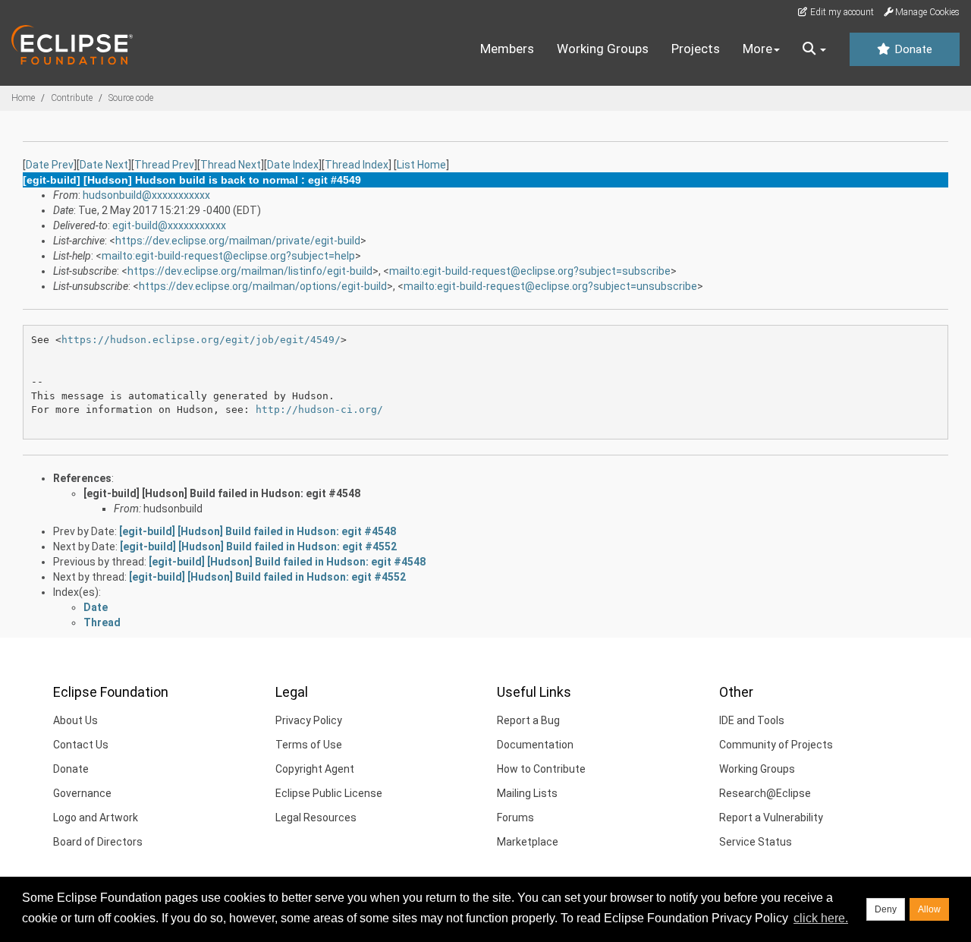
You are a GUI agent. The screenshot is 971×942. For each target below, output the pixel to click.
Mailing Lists (527, 793)
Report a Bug (528, 720)
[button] (814, 49)
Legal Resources (316, 817)
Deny (886, 909)
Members (507, 48)
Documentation (535, 745)
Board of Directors (98, 842)
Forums (515, 817)
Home (23, 98)
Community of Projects (776, 745)
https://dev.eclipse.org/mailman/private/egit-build (237, 241)
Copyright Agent (314, 769)
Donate (911, 49)
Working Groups (603, 48)
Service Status (755, 842)
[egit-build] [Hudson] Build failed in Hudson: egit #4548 (221, 493)
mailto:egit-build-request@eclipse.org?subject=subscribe (530, 271)
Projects (695, 48)
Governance (82, 793)
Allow (929, 909)
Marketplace (527, 842)
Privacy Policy (308, 720)
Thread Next (230, 165)
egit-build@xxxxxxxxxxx (169, 225)
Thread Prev (164, 165)
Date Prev (50, 165)
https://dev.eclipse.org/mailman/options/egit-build (263, 286)
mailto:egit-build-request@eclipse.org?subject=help (228, 256)
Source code (130, 98)
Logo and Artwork (95, 817)
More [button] (757, 48)
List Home (421, 165)
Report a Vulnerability (771, 817)
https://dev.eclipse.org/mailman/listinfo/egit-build (249, 271)
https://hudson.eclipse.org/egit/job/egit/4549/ (201, 339)
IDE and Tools (751, 720)
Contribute (72, 98)
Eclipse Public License (328, 793)
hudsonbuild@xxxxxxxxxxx (146, 195)
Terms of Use (308, 745)
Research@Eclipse (765, 793)
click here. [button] (820, 918)
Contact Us (80, 745)
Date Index (293, 165)
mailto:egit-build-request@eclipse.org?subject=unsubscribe (550, 286)
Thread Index (356, 165)
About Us (75, 720)
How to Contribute (541, 769)
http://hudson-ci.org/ (319, 409)
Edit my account (841, 12)
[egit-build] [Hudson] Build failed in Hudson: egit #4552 (258, 546)
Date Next (104, 165)
